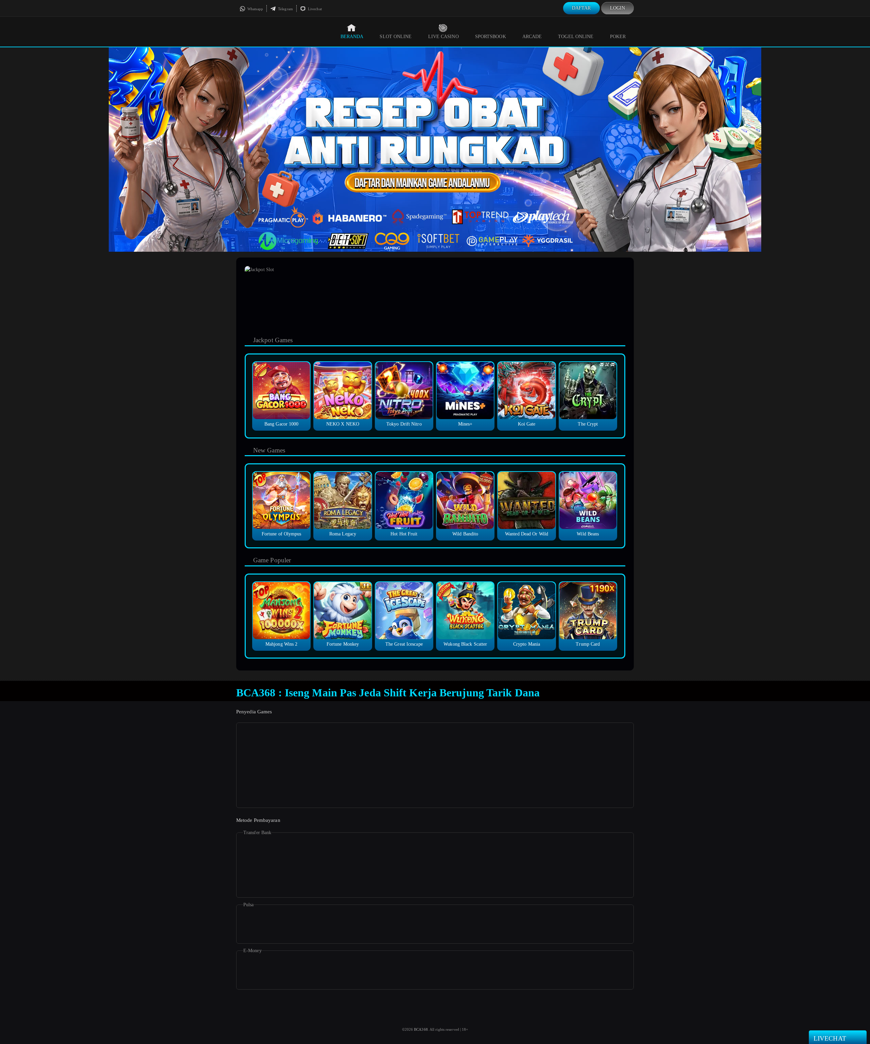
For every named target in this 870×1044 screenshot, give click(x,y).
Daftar (581, 8)
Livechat (314, 9)
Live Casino (443, 36)
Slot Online (396, 36)
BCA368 (421, 1029)
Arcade (532, 36)
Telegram (285, 9)
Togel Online (575, 36)
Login (617, 8)
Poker (618, 36)
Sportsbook (490, 36)
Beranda (352, 36)
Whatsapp (254, 9)
